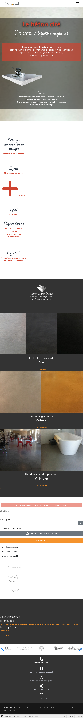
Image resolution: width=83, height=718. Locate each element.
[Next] (1, 488)
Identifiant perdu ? (9, 551)
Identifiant (4, 511)
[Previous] (0, 488)
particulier (4, 624)
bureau (70, 624)
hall (54, 624)
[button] (80, 648)
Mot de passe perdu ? (10, 547)
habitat (50, 624)
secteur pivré (42, 624)
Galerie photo (41, 369)
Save (7, 635)
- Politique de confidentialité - (61, 708)
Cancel (2, 635)
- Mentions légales (42, 708)
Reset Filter (4, 631)
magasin (76, 624)
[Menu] (77, 3)
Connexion (41, 540)
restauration (61, 624)
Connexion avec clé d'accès (43, 533)
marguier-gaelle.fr (11, 710)
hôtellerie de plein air (28, 624)
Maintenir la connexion (12, 528)
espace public (14, 624)
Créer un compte (9, 556)
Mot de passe (5, 519)
